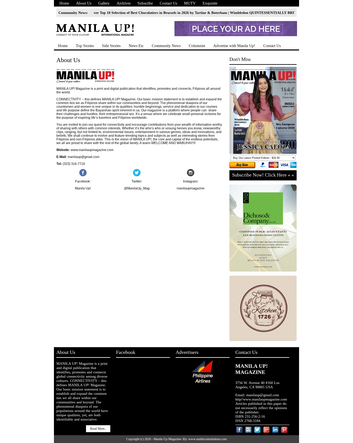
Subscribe (145, 3)
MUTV (190, 3)
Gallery (104, 3)
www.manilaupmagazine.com (92, 150)
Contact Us (168, 3)
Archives (124, 3)
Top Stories (85, 46)
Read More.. (98, 428)
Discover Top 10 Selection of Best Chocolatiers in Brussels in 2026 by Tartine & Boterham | (141, 13)
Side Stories (111, 46)
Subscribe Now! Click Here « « (263, 175)
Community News (166, 46)
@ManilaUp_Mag (137, 188)
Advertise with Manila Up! (234, 46)
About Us (83, 3)
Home (64, 3)
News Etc (136, 46)
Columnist (197, 46)
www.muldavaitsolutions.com (207, 439)
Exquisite (210, 3)
